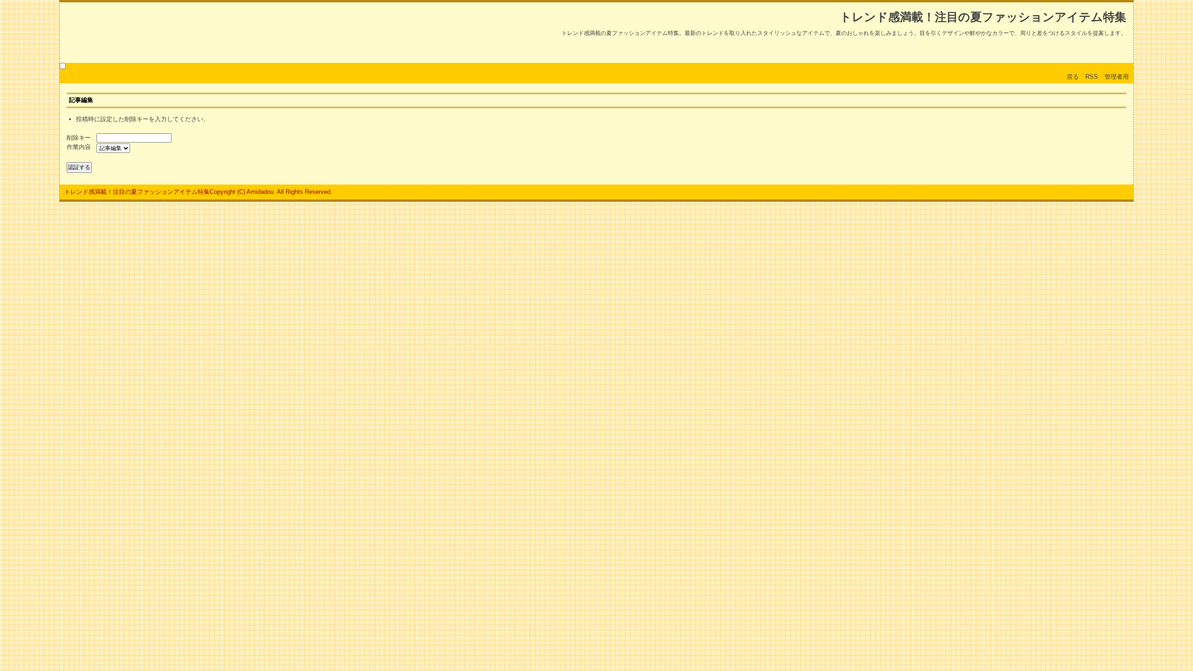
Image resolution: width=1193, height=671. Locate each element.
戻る (1073, 76)
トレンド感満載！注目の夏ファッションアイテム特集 (983, 17)
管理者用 (1116, 76)
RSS (1091, 76)
